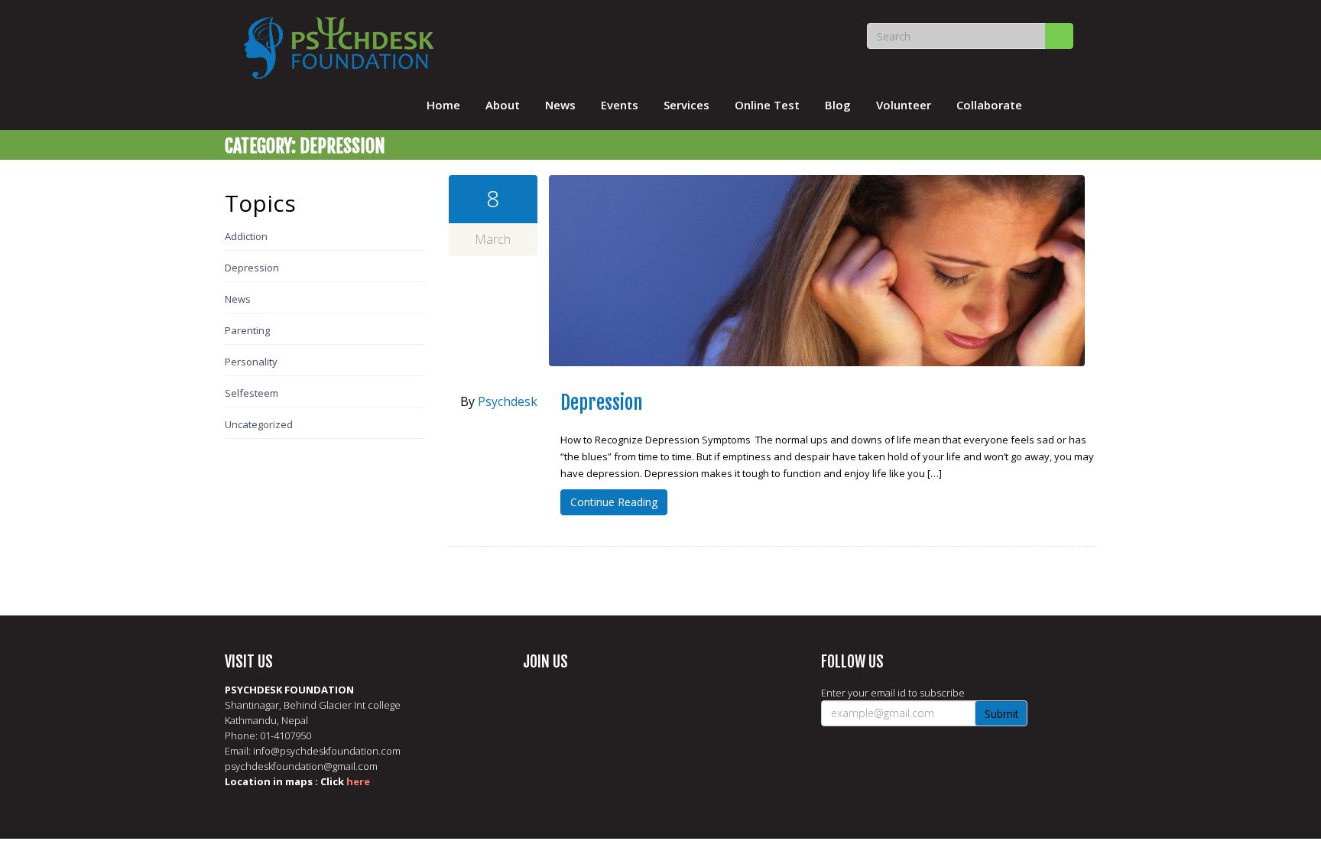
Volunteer (903, 104)
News (560, 104)
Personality (251, 362)
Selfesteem (251, 393)
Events (619, 104)
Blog (838, 104)
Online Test (767, 104)
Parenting (247, 330)
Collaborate (989, 104)
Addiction (246, 236)
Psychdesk (507, 401)
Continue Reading (613, 502)
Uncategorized (259, 424)
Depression (252, 267)
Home (443, 104)
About (502, 104)
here (358, 781)
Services (686, 104)
